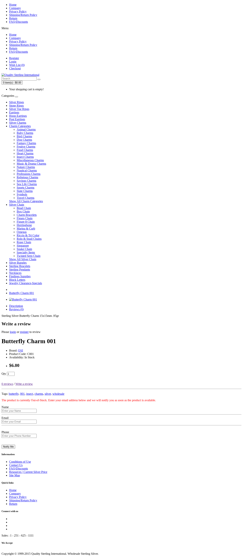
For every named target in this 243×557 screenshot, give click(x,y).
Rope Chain (24, 242)
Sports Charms (25, 187)
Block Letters (17, 279)
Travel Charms (25, 197)
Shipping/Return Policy (23, 15)
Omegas (22, 232)
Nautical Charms (27, 170)
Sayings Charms (26, 180)
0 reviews (7, 383)
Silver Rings (16, 102)
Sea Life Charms (27, 184)
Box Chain (23, 211)
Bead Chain (24, 208)
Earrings (14, 112)
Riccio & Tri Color (28, 235)
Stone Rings (16, 105)
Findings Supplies (20, 276)
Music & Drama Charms (31, 163)
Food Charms (25, 150)
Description (16, 306)
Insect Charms (25, 156)
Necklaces (15, 273)
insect (29, 393)
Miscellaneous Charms (30, 160)
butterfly (14, 393)
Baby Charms (25, 133)
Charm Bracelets (27, 214)
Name (5, 407)
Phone (5, 432)
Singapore (23, 245)
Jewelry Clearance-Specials (25, 283)
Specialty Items (26, 252)
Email (5, 417)
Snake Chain (24, 249)
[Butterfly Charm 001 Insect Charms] (23, 299)
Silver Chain (16, 204)
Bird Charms (24, 136)
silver (48, 393)
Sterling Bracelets (19, 266)
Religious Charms (27, 177)
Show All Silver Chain (22, 259)
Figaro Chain (24, 218)
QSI (20, 350)
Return (13, 18)
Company (15, 8)
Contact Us (16, 465)
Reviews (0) (16, 309)
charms (39, 393)
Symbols (22, 194)
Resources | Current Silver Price (28, 472)
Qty (4, 373)
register (24, 332)
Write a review (24, 383)
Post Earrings (17, 119)
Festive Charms (26, 146)
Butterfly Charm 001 (21, 293)
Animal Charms (26, 129)
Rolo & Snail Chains (29, 238)
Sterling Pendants (19, 269)
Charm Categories (20, 126)
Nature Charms (26, 167)
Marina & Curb (26, 228)
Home (13, 4)
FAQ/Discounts (18, 21)
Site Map (14, 475)
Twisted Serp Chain (28, 255)
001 (22, 393)
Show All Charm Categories (26, 201)
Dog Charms (24, 139)
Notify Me (8, 446)
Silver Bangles (18, 262)
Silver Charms (17, 122)
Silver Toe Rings (19, 109)
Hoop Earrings (18, 115)
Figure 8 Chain (26, 221)
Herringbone (24, 225)
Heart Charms (25, 153)
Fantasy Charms (26, 143)
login (13, 332)
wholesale (58, 393)
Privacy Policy (18, 11)
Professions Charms (28, 173)
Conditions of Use (20, 461)
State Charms (25, 191)
